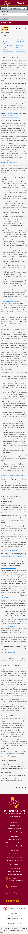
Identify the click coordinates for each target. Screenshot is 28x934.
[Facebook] (7, 900)
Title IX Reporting (14, 868)
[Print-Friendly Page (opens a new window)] (22, 28)
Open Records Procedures (14, 874)
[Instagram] (14, 900)
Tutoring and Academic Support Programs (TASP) (21, 41)
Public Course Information (14, 860)
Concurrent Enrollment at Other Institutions (8, 51)
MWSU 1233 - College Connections (9, 550)
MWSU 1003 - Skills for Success (8, 568)
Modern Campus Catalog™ (17, 930)
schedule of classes (17, 556)
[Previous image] (0, 933)
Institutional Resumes (14, 871)
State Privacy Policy (14, 825)
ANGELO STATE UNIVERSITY (14, 923)
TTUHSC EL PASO (14, 921)
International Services (8, 40)
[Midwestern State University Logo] (14, 805)
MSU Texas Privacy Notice (14, 843)
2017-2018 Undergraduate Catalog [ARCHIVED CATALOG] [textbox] (14, 8)
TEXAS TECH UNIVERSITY (14, 916)
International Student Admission (10, 113)
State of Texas (14, 836)
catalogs (5, 928)
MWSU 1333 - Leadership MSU (8, 652)
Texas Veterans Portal (14, 828)
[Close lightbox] (2, 933)
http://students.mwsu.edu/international (10, 117)
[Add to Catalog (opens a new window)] (16, 28)
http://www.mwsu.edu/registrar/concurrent (11, 493)
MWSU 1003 (15, 615)
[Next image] (1, 933)
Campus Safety (14, 850)
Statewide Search (14, 854)
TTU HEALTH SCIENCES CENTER (14, 918)
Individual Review (13, 555)
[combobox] (14, 8)
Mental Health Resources (14, 857)
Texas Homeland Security (14, 832)
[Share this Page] (19, 28)
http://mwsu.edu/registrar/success (9, 162)
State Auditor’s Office (14, 839)
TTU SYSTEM (14, 913)
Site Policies (14, 822)
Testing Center (19, 49)
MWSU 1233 (8, 556)
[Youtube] (17, 900)
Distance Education (20, 51)
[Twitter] (10, 900)
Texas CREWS (14, 865)
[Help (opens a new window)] (25, 28)
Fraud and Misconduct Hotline (14, 846)
